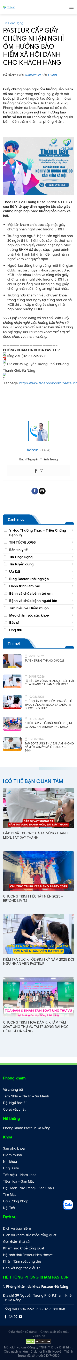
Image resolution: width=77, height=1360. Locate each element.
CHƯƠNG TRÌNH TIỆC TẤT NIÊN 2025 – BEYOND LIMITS (33, 898)
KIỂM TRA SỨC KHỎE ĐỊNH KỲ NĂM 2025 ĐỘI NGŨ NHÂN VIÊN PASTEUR (38, 961)
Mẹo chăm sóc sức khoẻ (29, 615)
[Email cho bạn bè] (42, 491)
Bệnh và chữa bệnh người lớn (33, 600)
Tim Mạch (10, 1194)
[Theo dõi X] (15, 1317)
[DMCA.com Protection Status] (38, 1341)
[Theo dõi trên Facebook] (5, 1317)
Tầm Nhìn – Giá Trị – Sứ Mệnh (26, 1096)
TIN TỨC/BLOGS (22, 542)
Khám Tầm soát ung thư (22, 1261)
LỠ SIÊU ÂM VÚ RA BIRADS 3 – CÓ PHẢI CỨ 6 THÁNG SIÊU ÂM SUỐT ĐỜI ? (49, 682)
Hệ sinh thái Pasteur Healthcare (28, 1255)
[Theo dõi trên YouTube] (20, 1317)
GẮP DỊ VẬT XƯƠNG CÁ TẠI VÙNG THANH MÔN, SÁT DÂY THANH (35, 835)
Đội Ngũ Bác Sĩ (14, 1103)
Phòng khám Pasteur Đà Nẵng (27, 1128)
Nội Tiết (9, 1207)
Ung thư (15, 630)
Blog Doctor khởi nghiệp (29, 578)
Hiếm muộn (12, 1155)
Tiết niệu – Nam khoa (19, 1174)
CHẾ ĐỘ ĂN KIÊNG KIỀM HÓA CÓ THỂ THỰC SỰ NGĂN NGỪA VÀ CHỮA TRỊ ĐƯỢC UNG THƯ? (48, 704)
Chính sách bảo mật (54, 1331)
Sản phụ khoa (14, 1148)
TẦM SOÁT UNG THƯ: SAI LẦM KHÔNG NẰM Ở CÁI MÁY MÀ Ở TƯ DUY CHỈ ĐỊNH (49, 747)
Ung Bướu (11, 1168)
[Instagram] (41, 471)
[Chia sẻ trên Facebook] (34, 491)
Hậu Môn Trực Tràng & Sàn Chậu (28, 1188)
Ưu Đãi (14, 571)
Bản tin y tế (18, 549)
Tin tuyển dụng (21, 564)
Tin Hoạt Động (13, 23)
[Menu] (71, 7)
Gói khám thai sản (17, 1241)
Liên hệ (40, 1336)
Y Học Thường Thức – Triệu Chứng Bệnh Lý (37, 532)
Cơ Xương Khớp (16, 1201)
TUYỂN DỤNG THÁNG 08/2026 (44, 660)
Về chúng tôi (13, 1089)
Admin (52, 75)
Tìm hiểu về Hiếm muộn (29, 608)
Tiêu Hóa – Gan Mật (18, 1181)
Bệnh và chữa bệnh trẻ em (31, 593)
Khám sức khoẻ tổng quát (23, 1248)
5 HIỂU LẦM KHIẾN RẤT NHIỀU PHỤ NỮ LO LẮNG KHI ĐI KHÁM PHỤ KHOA (49, 725)
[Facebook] (36, 471)
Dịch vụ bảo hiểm (17, 1228)
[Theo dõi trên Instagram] (10, 1317)
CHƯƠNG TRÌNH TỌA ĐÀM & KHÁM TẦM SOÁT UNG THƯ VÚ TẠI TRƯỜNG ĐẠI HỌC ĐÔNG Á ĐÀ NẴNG (36, 1026)
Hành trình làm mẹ (24, 586)
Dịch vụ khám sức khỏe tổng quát (29, 1235)
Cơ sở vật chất (14, 1109)
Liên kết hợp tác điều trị (21, 1268)
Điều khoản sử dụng (22, 1331)
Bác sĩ (14, 622)
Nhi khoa (10, 1161)
